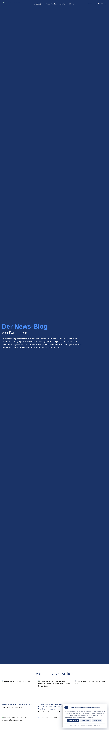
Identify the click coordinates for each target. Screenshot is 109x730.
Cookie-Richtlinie (74, 725)
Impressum (97, 725)
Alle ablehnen (85, 720)
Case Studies (51, 4)
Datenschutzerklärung (86, 725)
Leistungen (38, 4)
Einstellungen (97, 720)
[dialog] (84, 716)
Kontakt (100, 4)
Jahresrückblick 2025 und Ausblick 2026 (17, 704)
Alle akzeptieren (73, 720)
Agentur (63, 4)
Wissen (72, 4)
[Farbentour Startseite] (13, 4)
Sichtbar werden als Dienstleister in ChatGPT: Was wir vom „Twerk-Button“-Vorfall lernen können (53, 706)
